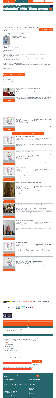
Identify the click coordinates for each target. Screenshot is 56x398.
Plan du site (31, 389)
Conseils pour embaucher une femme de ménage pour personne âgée (16, 329)
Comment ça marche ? (38, 2)
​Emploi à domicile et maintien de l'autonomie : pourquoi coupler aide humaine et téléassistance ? (21, 340)
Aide (44, 2)
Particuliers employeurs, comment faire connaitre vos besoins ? (15, 384)
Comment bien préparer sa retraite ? (10, 330)
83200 (13, 38)
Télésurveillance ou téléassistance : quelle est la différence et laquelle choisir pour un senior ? (20, 339)
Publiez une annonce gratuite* (38, 0)
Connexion (51, 0)
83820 (18, 37)
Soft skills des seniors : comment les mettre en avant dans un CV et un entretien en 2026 (19, 336)
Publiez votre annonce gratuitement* (29, 133)
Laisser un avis (7, 76)
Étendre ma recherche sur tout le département (11, 7)
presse (7, 357)
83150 (26, 37)
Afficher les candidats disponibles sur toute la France (25, 7)
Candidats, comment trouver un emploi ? (11, 383)
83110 (29, 37)
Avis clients (28, 320)
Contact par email (8, 74)
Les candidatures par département (10, 391)
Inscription (46, 0)
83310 (24, 37)
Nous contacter (31, 393)
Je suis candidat (9, 5)
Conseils (47, 2)
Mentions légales (32, 384)
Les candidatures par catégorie (9, 392)
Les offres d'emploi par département (10, 393)
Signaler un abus (7, 79)
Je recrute (19, 5)
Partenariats (31, 387)
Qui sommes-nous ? (8, 381)
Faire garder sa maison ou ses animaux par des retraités (14, 333)
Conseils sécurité (32, 385)
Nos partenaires (31, 388)
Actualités (51, 2)
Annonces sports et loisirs (28, 325)
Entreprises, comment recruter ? (10, 385)
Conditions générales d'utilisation (34, 381)
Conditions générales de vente (34, 383)
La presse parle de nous (28, 322)
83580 (21, 37)
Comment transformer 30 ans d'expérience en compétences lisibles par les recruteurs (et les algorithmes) (22, 338)
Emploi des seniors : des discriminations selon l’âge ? (13, 331)
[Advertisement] (28, 18)
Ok (50, 9)
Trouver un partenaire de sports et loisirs (11, 387)
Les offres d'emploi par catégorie (10, 395)
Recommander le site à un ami (34, 390)
